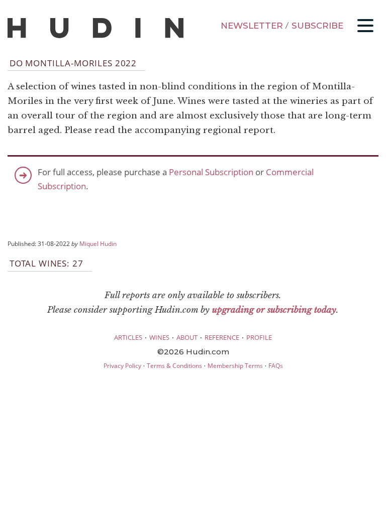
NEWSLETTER (252, 26)
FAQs (275, 365)
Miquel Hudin (98, 243)
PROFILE (259, 337)
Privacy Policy (122, 365)
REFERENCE (222, 337)
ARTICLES (128, 337)
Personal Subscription (211, 172)
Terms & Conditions (174, 365)
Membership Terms (235, 365)
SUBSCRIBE (317, 26)
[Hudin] (95, 36)
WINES (159, 337)
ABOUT (187, 337)
